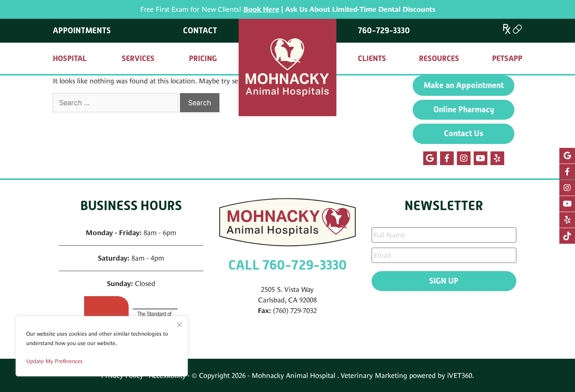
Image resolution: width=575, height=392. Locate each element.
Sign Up (443, 281)
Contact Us (463, 133)
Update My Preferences (54, 361)
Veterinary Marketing (374, 375)
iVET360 (459, 375)
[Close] (179, 322)
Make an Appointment (464, 85)
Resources (439, 58)
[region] (102, 346)
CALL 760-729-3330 (287, 265)
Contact (200, 30)
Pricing (203, 58)
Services (138, 58)
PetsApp (507, 58)
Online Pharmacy (463, 109)
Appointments (82, 30)
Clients (372, 58)
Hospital (70, 58)
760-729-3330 (384, 30)
